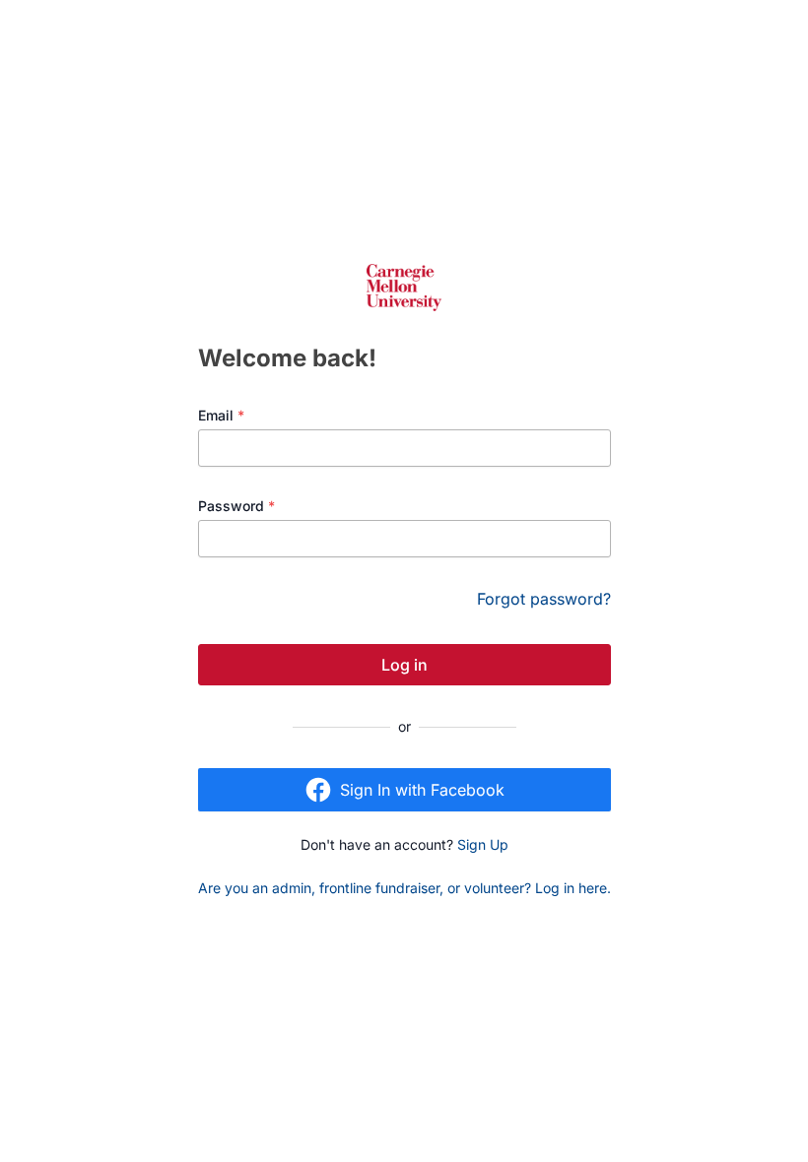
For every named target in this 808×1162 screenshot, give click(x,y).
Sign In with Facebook (422, 790)
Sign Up (482, 844)
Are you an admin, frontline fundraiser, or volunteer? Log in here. (404, 887)
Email (221, 415)
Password (236, 505)
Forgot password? (544, 599)
